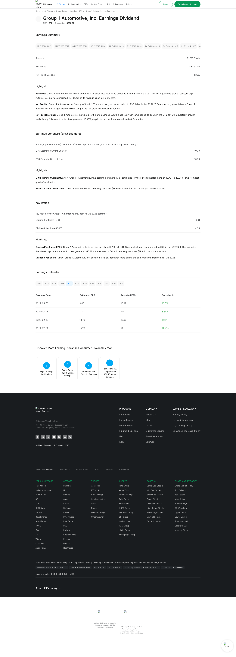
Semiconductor (98, 499)
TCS (37, 503)
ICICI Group (124, 526)
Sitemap (150, 441)
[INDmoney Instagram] (59, 437)
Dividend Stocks (154, 503)
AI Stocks (95, 486)
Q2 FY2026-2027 (44, 46)
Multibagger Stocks (155, 512)
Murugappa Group (127, 534)
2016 (114, 283)
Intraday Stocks (182, 530)
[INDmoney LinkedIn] (43, 437)
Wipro (38, 539)
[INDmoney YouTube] (54, 437)
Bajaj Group (124, 499)
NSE (59, 574)
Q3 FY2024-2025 (170, 46)
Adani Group (124, 490)
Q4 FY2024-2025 (152, 46)
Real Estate (68, 521)
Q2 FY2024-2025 (188, 46)
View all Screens (154, 517)
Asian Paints (41, 548)
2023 (62, 283)
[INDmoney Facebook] (37, 437)
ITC (37, 530)
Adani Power (41, 521)
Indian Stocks (74, 4)
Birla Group (124, 503)
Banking (67, 486)
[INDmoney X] (48, 437)
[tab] (45, 470)
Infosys (39, 512)
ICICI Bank (40, 508)
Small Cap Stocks (155, 494)
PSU (65, 526)
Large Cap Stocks (155, 486)
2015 (121, 283)
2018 (99, 283)
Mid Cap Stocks (154, 490)
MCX (72, 574)
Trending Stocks (182, 521)
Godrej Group (125, 521)
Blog (148, 420)
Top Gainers (180, 490)
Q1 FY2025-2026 (134, 46)
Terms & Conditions (182, 420)
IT (64, 490)
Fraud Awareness (154, 436)
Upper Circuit (181, 512)
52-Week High (181, 503)
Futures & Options (128, 431)
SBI (37, 499)
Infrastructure (69, 517)
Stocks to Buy (181, 526)
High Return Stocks (155, 508)
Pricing (129, 4)
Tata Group (124, 486)
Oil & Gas (67, 543)
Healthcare (68, 548)
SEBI (53, 574)
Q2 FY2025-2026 (116, 46)
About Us (151, 414)
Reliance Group (126, 494)
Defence (67, 508)
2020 (84, 283)
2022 (69, 283)
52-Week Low (181, 508)
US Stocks (60, 4)
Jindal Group (124, 530)
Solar (93, 503)
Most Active (180, 499)
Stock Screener (154, 521)
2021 (77, 283)
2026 (39, 283)
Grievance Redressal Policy (186, 431)
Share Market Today (184, 486)
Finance (66, 539)
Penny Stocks (153, 499)
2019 (92, 283)
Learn (149, 425)
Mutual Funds (97, 4)
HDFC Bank (41, 494)
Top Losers (180, 494)
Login (165, 4)
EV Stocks (95, 490)
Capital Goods (69, 534)
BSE (65, 574)
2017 (107, 283)
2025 (46, 283)
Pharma (66, 494)
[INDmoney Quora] (70, 437)
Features (119, 4)
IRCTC (38, 526)
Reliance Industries (44, 490)
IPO (108, 4)
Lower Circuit (181, 517)
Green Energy (97, 494)
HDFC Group (124, 508)
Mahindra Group (126, 512)
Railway (66, 530)
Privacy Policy (179, 414)
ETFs (86, 4)
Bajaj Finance (41, 517)
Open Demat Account (187, 4)
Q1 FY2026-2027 (62, 46)
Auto (65, 499)
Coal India (40, 543)
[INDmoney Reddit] (65, 437)
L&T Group (124, 517)
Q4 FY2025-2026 (79, 46)
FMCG (66, 503)
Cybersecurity (97, 517)
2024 (54, 283)
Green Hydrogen (98, 512)
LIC (37, 534)
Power (66, 512)
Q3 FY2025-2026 (98, 46)
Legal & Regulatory (182, 425)
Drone (94, 508)
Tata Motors (41, 486)
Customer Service (155, 431)
